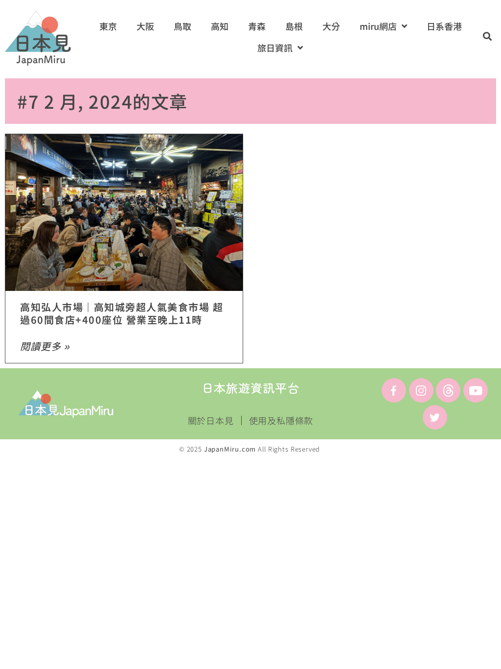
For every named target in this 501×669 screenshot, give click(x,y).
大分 (331, 26)
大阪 (145, 26)
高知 (219, 26)
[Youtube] (475, 390)
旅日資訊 (275, 47)
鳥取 (182, 26)
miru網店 (378, 26)
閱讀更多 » (45, 346)
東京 (108, 26)
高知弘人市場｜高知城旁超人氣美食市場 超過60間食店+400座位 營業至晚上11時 (121, 313)
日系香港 (444, 26)
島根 (294, 26)
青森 (257, 26)
